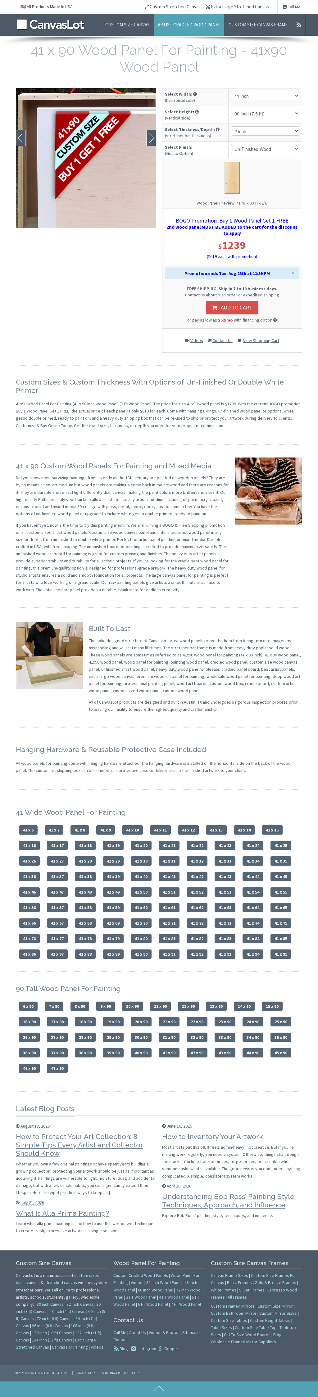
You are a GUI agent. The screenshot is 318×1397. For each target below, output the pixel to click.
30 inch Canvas (50, 1304)
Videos (196, 340)
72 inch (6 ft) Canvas (55, 1318)
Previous (20, 138)
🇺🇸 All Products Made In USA (46, 6)
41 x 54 (253, 892)
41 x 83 (225, 938)
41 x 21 (169, 845)
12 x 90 (188, 1006)
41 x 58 (85, 907)
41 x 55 (281, 892)
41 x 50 (141, 892)
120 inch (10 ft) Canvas (52, 1333)
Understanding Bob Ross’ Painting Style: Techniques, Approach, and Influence (229, 1200)
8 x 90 (80, 1006)
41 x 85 (281, 938)
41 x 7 (54, 830)
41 (18, 404)
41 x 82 (197, 938)
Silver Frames (252, 1290)
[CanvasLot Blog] (299, 25)
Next (151, 138)
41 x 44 (253, 876)
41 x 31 (169, 861)
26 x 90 (29, 1037)
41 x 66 (29, 923)
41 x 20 (141, 845)
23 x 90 (225, 1022)
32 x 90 (197, 1037)
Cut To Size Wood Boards (247, 1334)
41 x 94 (253, 954)
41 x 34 (253, 861)
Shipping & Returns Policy (121, 1373)
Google (170, 1348)
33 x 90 (225, 1037)
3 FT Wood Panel (141, 1297)
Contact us (195, 295)
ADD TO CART (234, 307)
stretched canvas (60, 1282)
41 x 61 (169, 907)
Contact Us (222, 340)
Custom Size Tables (229, 1320)
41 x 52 (197, 892)
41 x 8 (80, 830)
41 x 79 (113, 938)
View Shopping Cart (261, 340)
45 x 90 (281, 1053)
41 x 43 (225, 876)
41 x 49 (113, 892)
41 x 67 (57, 923)
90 (24, 404)
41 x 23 (225, 845)
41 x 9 (105, 830)
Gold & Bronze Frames (275, 1282)
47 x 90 (57, 1068)
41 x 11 (160, 830)
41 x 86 (29, 954)
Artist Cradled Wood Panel (189, 25)
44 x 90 (253, 1053)
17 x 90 (57, 1022)
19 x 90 (113, 1022)
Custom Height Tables (270, 1320)
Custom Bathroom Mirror (234, 1313)
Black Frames (239, 1282)
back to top (159, 1389)
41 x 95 (281, 954)
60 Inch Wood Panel (155, 1290)
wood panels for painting (44, 763)
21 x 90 (169, 1022)
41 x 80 (141, 938)
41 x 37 (57, 876)
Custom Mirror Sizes (278, 1313)
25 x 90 (281, 1022)
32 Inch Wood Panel (164, 1282)
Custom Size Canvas (127, 25)
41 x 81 (169, 938)
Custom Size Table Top (256, 1327)
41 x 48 (85, 892)
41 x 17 (57, 845)
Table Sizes (221, 1327)
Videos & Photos (164, 1332)
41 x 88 (85, 954)
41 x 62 (197, 907)
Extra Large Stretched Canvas (239, 7)
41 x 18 (85, 845)
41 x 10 (132, 830)
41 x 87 (57, 954)
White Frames (223, 1290)
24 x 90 (253, 1022)
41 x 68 (85, 923)
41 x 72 (197, 923)
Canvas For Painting (70, 1347)
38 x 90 (85, 1053)
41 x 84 (253, 938)
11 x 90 (160, 1006)
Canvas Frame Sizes (229, 1275)
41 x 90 (141, 954)
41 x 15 (272, 830)
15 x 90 (272, 1006)
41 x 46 (29, 892)
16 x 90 (29, 1022)
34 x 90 (253, 1037)
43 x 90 (225, 1053)
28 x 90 (85, 1037)
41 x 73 (225, 923)
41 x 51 (169, 892)
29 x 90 (113, 1037)
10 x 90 (132, 1006)
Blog (124, 1348)
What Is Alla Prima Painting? (62, 1213)
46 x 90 (29, 1068)
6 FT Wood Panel (153, 1304)
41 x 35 (281, 861)
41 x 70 (141, 923)
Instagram (146, 1348)
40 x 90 (141, 1053)
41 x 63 (225, 907)
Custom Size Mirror (275, 1306)
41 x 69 (113, 923)
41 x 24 (253, 845)
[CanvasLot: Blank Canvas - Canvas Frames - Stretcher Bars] (50, 24)
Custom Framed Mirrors (233, 1306)
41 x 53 (225, 892)
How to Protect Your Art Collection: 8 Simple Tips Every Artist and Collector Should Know (79, 1145)
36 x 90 (29, 1053)
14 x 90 (244, 1006)
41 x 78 (85, 938)
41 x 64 (253, 907)
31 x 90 (169, 1037)
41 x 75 (281, 923)
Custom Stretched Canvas (175, 7)
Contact (120, 1339)
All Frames (237, 1297)
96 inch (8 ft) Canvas (50, 1325)
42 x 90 (197, 1053)
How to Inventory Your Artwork (212, 1137)
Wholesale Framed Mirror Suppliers (243, 1342)
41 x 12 (188, 830)
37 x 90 (57, 1053)
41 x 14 (244, 830)
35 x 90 (281, 1037)
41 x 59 (113, 907)
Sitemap (190, 1332)
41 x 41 (169, 876)
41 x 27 (57, 861)
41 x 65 (281, 907)
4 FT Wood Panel (174, 1297)
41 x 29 (113, 861)
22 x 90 (197, 1022)
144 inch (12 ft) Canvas (52, 1340)
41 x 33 (225, 861)
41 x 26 (29, 861)
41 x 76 (29, 938)
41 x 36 (29, 876)
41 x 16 (29, 845)
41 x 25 (281, 845)
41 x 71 (169, 923)
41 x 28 (85, 861)
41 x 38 (85, 876)
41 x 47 (57, 892)
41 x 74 (253, 923)
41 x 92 (197, 954)
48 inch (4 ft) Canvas (67, 1311)
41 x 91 (169, 954)
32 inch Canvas (79, 1304)
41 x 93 (225, 954)
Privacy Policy (86, 1373)
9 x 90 (105, 1006)
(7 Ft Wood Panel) (136, 404)
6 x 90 (28, 1006)
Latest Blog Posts (45, 1109)
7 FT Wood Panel (186, 1304)
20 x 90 (141, 1022)
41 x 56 (29, 907)
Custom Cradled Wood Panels (140, 1275)
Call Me (294, 7)
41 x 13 (216, 830)
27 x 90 (57, 1037)
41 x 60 (141, 907)
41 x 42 (197, 876)
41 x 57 (57, 907)
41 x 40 (141, 876)
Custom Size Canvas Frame (258, 25)
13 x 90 (216, 1006)
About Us (137, 1332)
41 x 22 (197, 845)
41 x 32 (197, 861)
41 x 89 (113, 954)
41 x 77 (57, 938)
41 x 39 (113, 876)
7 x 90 (54, 1006)
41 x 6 (28, 830)
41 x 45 (281, 876)
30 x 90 (141, 1037)
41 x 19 (113, 845)
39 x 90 (113, 1053)
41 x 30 (141, 861)
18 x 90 (85, 1022)
